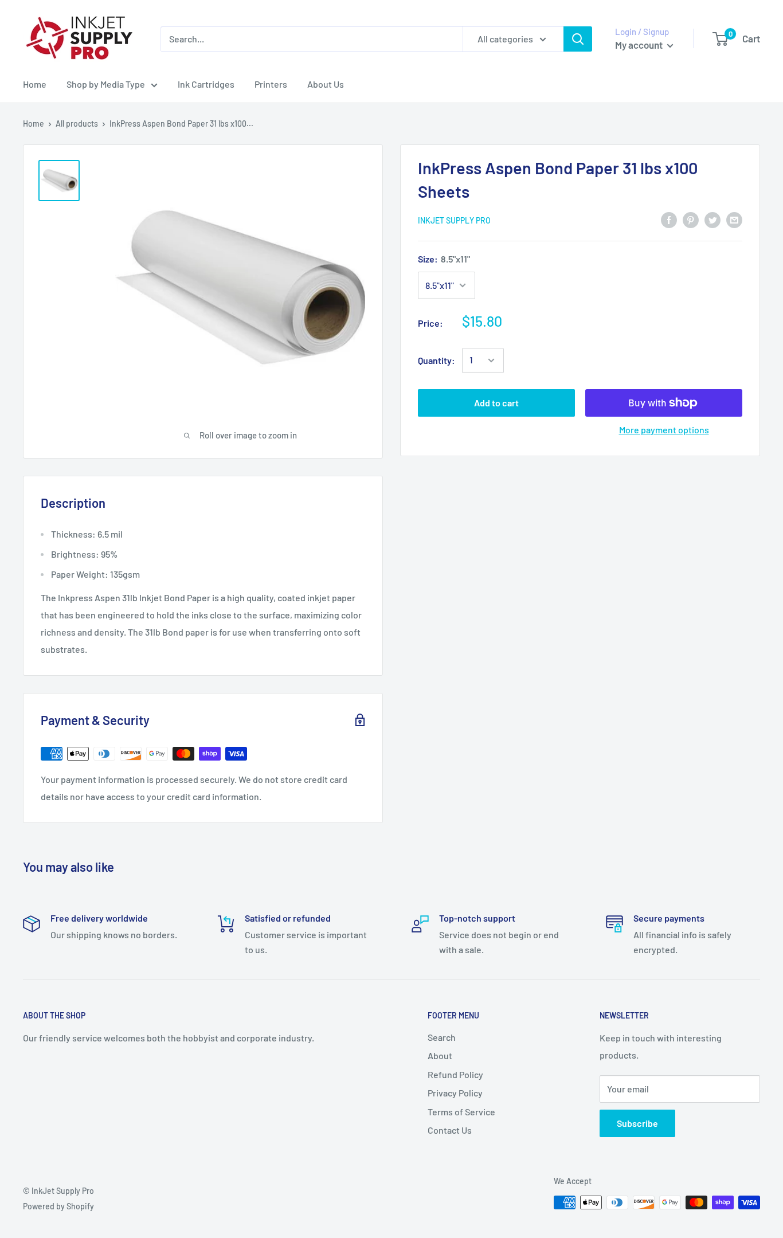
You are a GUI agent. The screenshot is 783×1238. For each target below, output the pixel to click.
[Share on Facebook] (669, 219)
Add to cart (496, 402)
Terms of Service (461, 1111)
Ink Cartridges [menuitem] (206, 84)
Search (442, 1037)
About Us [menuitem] (325, 84)
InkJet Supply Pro (454, 220)
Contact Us (450, 1130)
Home (33, 123)
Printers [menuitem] (271, 84)
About (440, 1055)
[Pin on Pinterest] (691, 219)
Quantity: (436, 360)
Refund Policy (455, 1074)
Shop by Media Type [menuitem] (105, 84)
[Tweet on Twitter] (712, 219)
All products (77, 123)
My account (639, 44)
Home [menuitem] (34, 84)
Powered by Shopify (58, 1206)
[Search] (577, 39)
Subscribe (637, 1123)
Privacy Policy (455, 1092)
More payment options (664, 429)
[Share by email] (734, 219)
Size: (444, 258)
